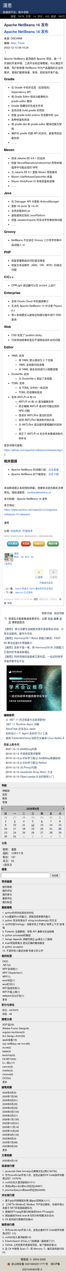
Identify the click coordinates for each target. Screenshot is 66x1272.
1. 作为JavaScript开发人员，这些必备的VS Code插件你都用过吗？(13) (33, 1231)
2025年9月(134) (10, 1134)
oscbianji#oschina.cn (39, 492)
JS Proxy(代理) (28, 767)
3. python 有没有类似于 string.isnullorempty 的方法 (29, 920)
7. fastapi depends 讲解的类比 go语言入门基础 (27, 939)
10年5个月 (17, 853)
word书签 (8, 980)
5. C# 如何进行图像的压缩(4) (17, 1219)
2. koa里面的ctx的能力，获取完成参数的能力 (26, 916)
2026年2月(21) (10, 1115)
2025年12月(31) (10, 1123)
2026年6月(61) (10, 1100)
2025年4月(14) (10, 1160)
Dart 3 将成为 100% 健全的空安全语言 (34, 588)
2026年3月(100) (10, 1111)
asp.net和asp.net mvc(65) (16, 1043)
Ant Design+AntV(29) (13, 1036)
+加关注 (8, 563)
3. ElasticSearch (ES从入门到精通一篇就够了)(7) (28, 1241)
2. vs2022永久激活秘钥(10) (16, 1237)
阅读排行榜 (8, 1165)
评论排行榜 (8, 1195)
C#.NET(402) (9, 1059)
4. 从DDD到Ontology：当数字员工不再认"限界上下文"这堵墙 (33, 925)
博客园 (6, 790)
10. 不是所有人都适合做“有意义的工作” (23, 950)
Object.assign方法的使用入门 (37, 776)
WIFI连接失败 (11, 988)
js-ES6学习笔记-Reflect (33, 762)
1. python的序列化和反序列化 (18, 912)
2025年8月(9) (9, 1138)
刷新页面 (47, 613)
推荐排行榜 (8, 1224)
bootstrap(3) (8, 1055)
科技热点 (16, 531)
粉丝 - (19, 556)
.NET (6, 965)
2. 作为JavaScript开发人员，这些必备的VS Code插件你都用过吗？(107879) (33, 1176)
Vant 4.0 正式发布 (24, 592)
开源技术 (27, 531)
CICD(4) (6, 1078)
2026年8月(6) (9, 1092)
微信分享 (53, 543)
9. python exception (12, 946)
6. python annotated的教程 (16, 935)
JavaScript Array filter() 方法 (36, 772)
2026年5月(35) (10, 1104)
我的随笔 (7, 886)
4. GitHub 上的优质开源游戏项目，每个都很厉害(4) (29, 1244)
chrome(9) (7, 1074)
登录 (50, 618)
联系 (4, 798)
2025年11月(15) (10, 1127)
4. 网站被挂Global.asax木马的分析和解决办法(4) (28, 1215)
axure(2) (6, 1047)
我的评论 (7, 890)
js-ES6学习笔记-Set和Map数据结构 (40, 758)
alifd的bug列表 (28, 749)
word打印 (8, 984)
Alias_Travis (18, 43)
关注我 (26, 543)
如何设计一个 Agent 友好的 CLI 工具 (27, 733)
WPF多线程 (10, 969)
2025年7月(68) (10, 1142)
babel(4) (6, 1051)
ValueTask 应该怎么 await (20, 728)
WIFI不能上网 (11, 991)
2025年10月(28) (10, 1130)
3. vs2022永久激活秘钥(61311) (18, 1182)
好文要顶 (12, 543)
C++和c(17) (8, 1062)
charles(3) (7, 1070)
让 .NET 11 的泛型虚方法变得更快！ (26, 719)
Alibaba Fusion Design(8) (15, 1028)
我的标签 (7, 902)
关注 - (29, 556)
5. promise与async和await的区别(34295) (23, 1190)
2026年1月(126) (10, 1119)
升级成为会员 (46, 582)
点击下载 (53, 474)
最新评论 (7, 898)
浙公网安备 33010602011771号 (29, 1264)
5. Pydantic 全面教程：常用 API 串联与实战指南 (28, 931)
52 (12, 861)
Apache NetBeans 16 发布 (26, 31)
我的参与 (7, 894)
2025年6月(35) (10, 1146)
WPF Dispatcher (12, 972)
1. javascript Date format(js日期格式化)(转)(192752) (29, 1171)
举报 (9, 603)
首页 (4, 794)
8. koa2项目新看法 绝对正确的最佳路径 (23, 943)
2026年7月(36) (10, 1096)
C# (5, 961)
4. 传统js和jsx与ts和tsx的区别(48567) (22, 1186)
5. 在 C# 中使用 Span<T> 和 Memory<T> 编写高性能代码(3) (33, 1250)
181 (13, 857)
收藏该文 (38, 543)
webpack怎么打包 (13, 995)
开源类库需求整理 (30, 753)
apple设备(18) (9, 1039)
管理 (4, 802)
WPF (6, 976)
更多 (4, 999)
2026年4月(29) (10, 1107)
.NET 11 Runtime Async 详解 (22, 724)
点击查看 (53, 469)
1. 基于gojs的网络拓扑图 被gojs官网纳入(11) (26, 1200)
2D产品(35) (8, 1024)
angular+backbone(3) (13, 1032)
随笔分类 (7, 1019)
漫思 (7, 5)
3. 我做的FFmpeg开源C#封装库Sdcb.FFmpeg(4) (28, 1211)
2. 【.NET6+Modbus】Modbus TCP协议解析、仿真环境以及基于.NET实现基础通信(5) (33, 1206)
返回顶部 (59, 613)
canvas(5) (7, 1066)
